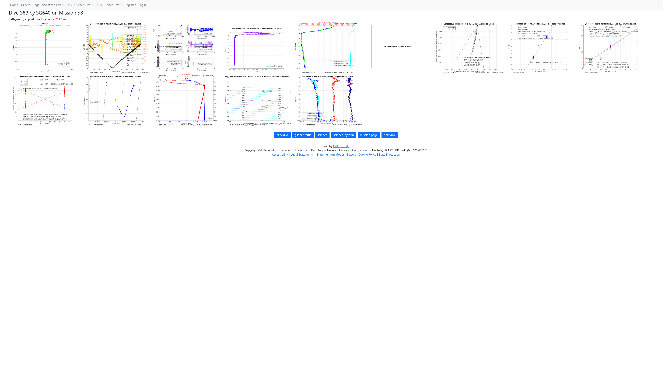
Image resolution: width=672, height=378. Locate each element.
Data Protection (389, 154)
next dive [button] (390, 135)
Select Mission (52, 5)
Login (142, 5)
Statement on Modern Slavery (336, 154)
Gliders (25, 5)
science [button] (322, 135)
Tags (36, 5)
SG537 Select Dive (79, 5)
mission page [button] (369, 135)
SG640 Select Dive (108, 5)
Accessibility (280, 154)
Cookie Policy (368, 154)
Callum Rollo (341, 146)
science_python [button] (343, 135)
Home (14, 5)
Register (130, 5)
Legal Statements (302, 154)
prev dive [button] (282, 135)
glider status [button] (303, 135)
